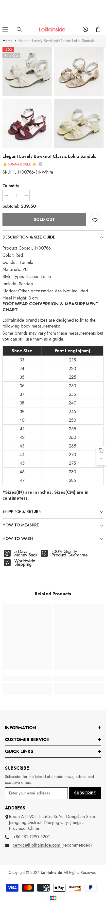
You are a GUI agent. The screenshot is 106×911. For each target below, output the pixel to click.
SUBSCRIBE (85, 793)
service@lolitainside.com (37, 845)
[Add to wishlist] (95, 220)
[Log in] (85, 29)
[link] (27, 678)
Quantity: (11, 186)
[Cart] (98, 29)
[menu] (5, 29)
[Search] (19, 29)
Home (7, 41)
